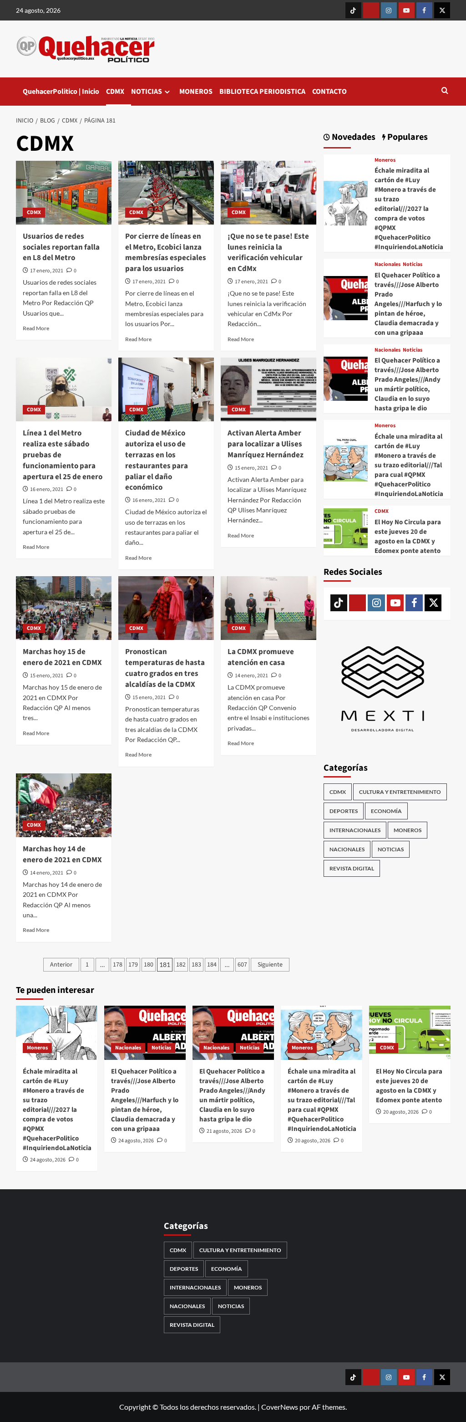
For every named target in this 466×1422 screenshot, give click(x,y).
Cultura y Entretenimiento (400, 791)
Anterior (61, 964)
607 (242, 964)
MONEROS (196, 92)
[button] (445, 91)
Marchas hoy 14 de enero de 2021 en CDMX (62, 854)
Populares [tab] (406, 137)
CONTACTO (329, 92)
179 (133, 964)
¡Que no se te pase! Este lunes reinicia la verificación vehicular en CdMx (268, 252)
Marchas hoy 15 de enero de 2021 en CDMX (62, 657)
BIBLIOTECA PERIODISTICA (262, 92)
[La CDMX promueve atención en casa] (268, 608)
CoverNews (279, 1406)
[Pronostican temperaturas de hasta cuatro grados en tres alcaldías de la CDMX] (166, 608)
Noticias (412, 264)
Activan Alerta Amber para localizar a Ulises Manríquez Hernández (266, 444)
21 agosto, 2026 (224, 1131)
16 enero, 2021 (46, 489)
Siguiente (270, 964)
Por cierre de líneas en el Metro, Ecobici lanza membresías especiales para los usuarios (165, 252)
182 (181, 964)
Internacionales (354, 830)
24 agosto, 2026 (48, 1160)
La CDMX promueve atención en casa (261, 657)
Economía (386, 811)
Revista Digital (351, 868)
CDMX (115, 92)
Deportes (343, 811)
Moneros (385, 160)
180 (148, 964)
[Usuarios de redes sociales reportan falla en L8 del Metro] (63, 193)
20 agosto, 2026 (312, 1141)
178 (117, 964)
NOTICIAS (146, 92)
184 (212, 964)
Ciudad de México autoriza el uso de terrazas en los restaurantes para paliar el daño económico (156, 460)
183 (196, 964)
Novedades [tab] (352, 137)
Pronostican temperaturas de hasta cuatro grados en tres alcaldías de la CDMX (165, 668)
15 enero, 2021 (251, 468)
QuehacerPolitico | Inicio (61, 92)
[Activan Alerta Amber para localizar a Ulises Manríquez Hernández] (268, 389)
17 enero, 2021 (46, 271)
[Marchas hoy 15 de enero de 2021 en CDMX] (63, 608)
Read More (36, 328)
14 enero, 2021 (251, 676)
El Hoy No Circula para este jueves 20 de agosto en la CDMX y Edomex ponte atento (408, 536)
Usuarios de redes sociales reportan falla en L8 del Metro (61, 247)
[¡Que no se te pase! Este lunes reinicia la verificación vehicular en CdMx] (268, 193)
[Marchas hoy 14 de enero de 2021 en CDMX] (63, 805)
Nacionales (387, 264)
